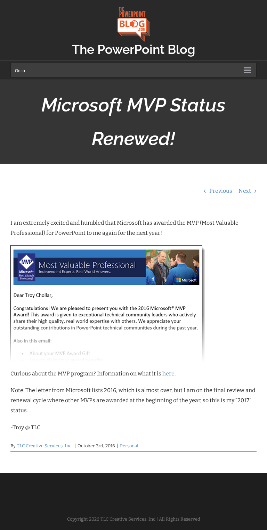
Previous (220, 191)
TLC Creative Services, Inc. (45, 445)
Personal (129, 445)
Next (244, 191)
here (168, 373)
